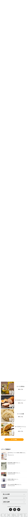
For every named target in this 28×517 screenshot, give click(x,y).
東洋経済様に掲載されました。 (14, 472)
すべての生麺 (20, 413)
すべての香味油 (20, 386)
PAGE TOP (23, 510)
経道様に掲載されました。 (13, 479)
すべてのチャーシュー (20, 400)
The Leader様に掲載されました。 (15, 484)
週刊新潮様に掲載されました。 (14, 462)
